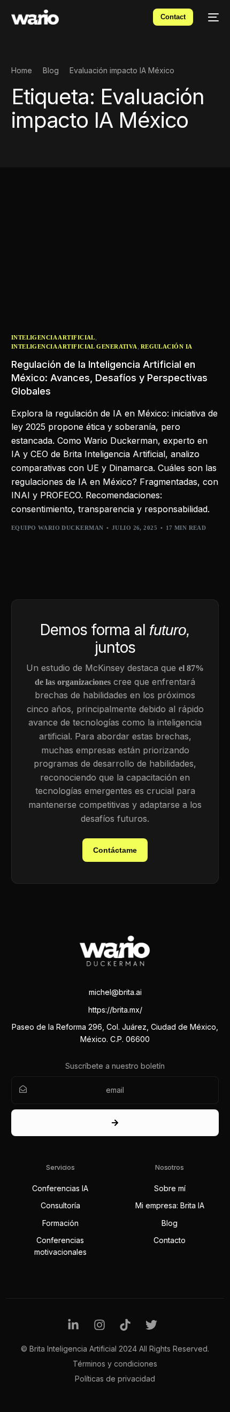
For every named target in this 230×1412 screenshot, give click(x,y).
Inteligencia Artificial (53, 338)
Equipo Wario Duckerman (57, 527)
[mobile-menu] (211, 17)
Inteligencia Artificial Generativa (74, 347)
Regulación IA (167, 347)
